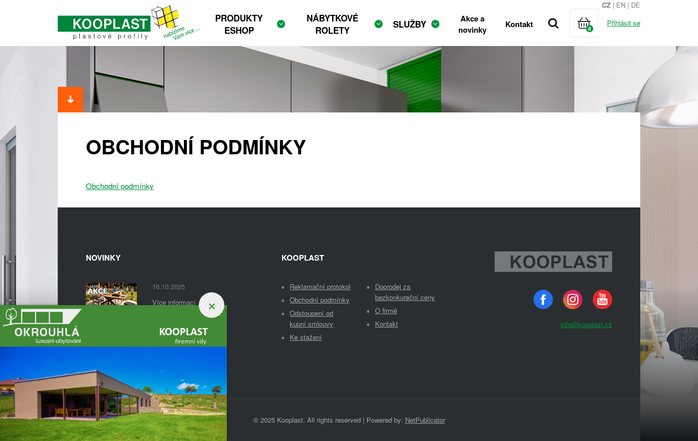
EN (620, 5)
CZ (606, 5)
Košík (593, 35)
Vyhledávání (553, 23)
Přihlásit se (623, 23)
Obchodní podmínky (120, 185)
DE (635, 5)
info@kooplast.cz (586, 324)
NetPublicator (425, 420)
